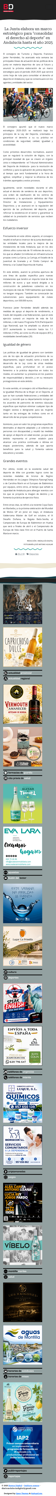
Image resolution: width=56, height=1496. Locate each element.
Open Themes (22, 1493)
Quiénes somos (31, 1486)
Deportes (34, 554)
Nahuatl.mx (36, 1493)
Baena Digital (15, 1486)
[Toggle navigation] (49, 7)
